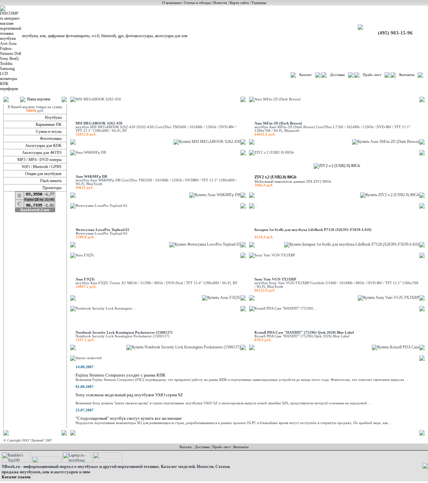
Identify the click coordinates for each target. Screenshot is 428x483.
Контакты (406, 75)
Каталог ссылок (16, 477)
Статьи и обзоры (197, 3)
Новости (220, 3)
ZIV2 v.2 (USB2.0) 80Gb (275, 177)
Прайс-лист (372, 75)
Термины (258, 3)
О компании (171, 3)
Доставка (337, 75)
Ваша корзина (38, 99)
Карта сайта (239, 3)
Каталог (305, 75)
